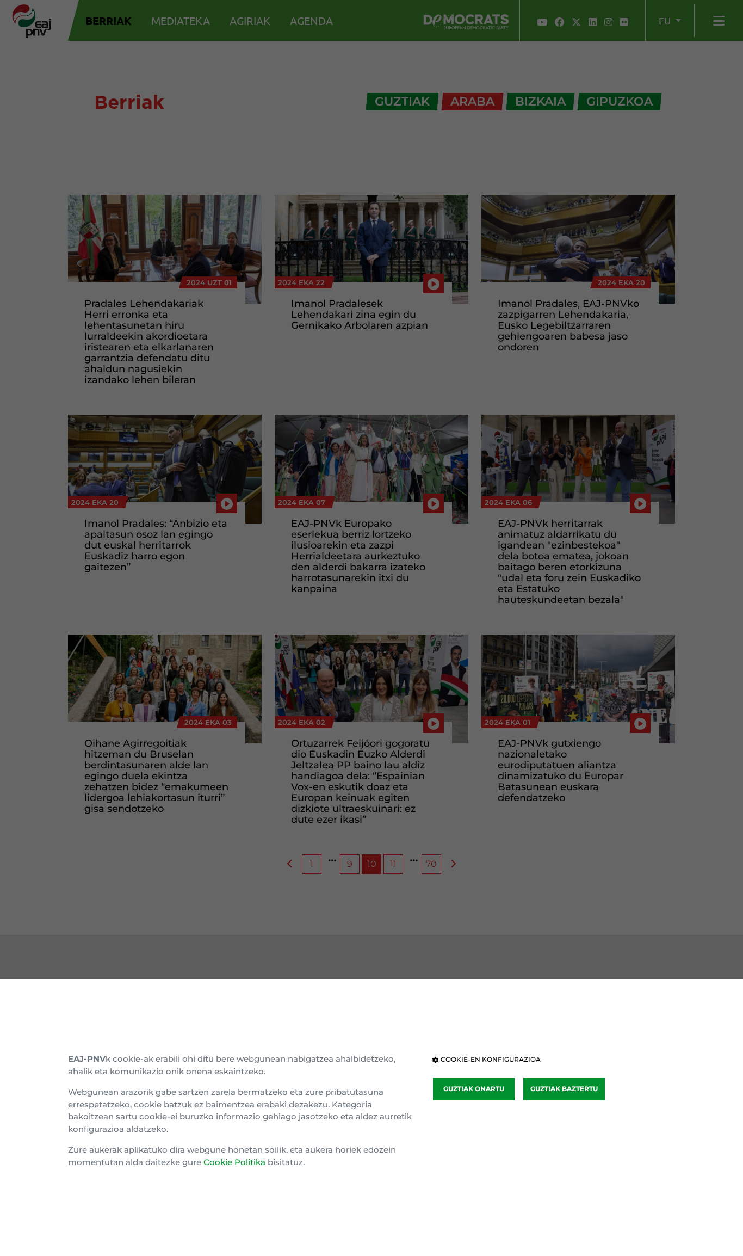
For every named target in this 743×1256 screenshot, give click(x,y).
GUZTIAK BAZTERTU (564, 1089)
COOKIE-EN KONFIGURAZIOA (490, 1059)
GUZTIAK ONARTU (473, 1089)
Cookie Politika (234, 1162)
